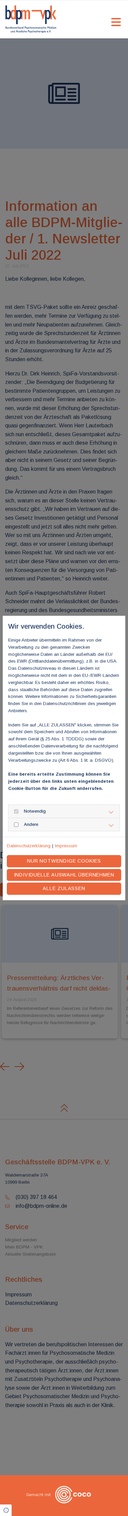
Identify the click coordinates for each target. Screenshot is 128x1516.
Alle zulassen (64, 888)
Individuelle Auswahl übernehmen (64, 874)
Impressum (66, 845)
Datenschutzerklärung (29, 845)
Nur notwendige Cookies (64, 861)
